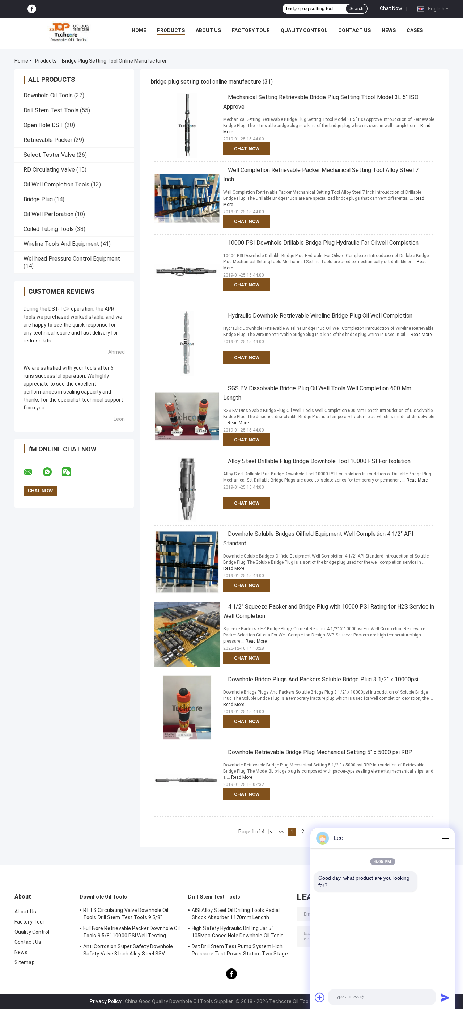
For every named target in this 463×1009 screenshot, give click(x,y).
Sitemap (24, 962)
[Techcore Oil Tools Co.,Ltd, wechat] (71, 472)
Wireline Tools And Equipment (61, 243)
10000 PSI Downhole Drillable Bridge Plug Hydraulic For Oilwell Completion (323, 242)
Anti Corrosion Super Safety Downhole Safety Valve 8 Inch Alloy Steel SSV (128, 950)
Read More (421, 334)
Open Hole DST (43, 125)
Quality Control (304, 30)
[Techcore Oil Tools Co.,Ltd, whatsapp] (52, 472)
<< (281, 831)
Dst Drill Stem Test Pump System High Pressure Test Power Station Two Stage (240, 950)
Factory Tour (251, 30)
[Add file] (320, 997)
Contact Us (354, 30)
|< (270, 831)
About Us (208, 30)
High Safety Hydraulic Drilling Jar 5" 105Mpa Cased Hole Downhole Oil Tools (238, 931)
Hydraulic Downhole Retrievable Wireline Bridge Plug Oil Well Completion (320, 315)
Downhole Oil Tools (48, 95)
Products (171, 30)
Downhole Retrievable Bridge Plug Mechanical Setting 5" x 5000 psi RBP (320, 752)
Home (139, 30)
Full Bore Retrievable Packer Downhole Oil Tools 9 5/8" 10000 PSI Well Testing (131, 931)
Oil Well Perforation (48, 214)
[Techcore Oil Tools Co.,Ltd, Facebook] (31, 8)
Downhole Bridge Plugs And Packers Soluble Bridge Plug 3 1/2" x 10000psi (323, 679)
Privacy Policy (106, 1001)
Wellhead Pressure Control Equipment (72, 258)
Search (356, 8)
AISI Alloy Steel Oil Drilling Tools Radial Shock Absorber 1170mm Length (236, 913)
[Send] (445, 997)
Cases (415, 30)
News (389, 30)
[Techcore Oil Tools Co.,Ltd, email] (33, 472)
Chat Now (391, 8)
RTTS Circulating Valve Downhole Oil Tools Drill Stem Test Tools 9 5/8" (126, 913)
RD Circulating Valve (49, 169)
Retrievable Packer (48, 139)
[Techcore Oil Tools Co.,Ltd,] (69, 32)
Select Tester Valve (49, 154)
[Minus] (445, 838)
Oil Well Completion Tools (56, 184)
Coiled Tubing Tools (49, 229)
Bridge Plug (38, 199)
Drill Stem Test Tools (51, 110)
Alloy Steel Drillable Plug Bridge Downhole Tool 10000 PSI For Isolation (319, 461)
